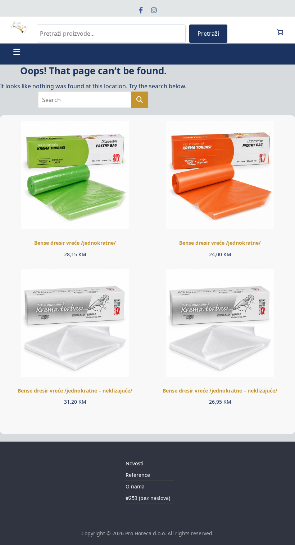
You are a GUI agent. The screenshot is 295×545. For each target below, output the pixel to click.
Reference (138, 474)
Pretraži (208, 33)
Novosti (135, 463)
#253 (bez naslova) (148, 498)
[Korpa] (279, 32)
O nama (135, 486)
